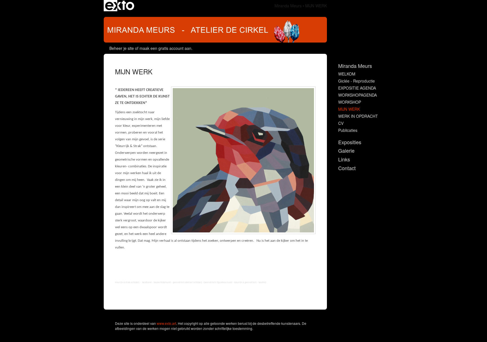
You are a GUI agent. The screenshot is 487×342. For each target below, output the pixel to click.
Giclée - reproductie (356, 81)
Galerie (346, 150)
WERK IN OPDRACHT (358, 116)
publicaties (347, 130)
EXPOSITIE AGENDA (357, 88)
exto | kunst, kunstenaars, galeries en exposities (120, 5)
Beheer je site (121, 48)
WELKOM (346, 74)
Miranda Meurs (288, 5)
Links (344, 159)
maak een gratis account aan (165, 48)
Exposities (349, 142)
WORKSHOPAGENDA (357, 95)
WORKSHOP (349, 102)
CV (341, 123)
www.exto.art (166, 323)
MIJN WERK (349, 109)
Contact (347, 168)
